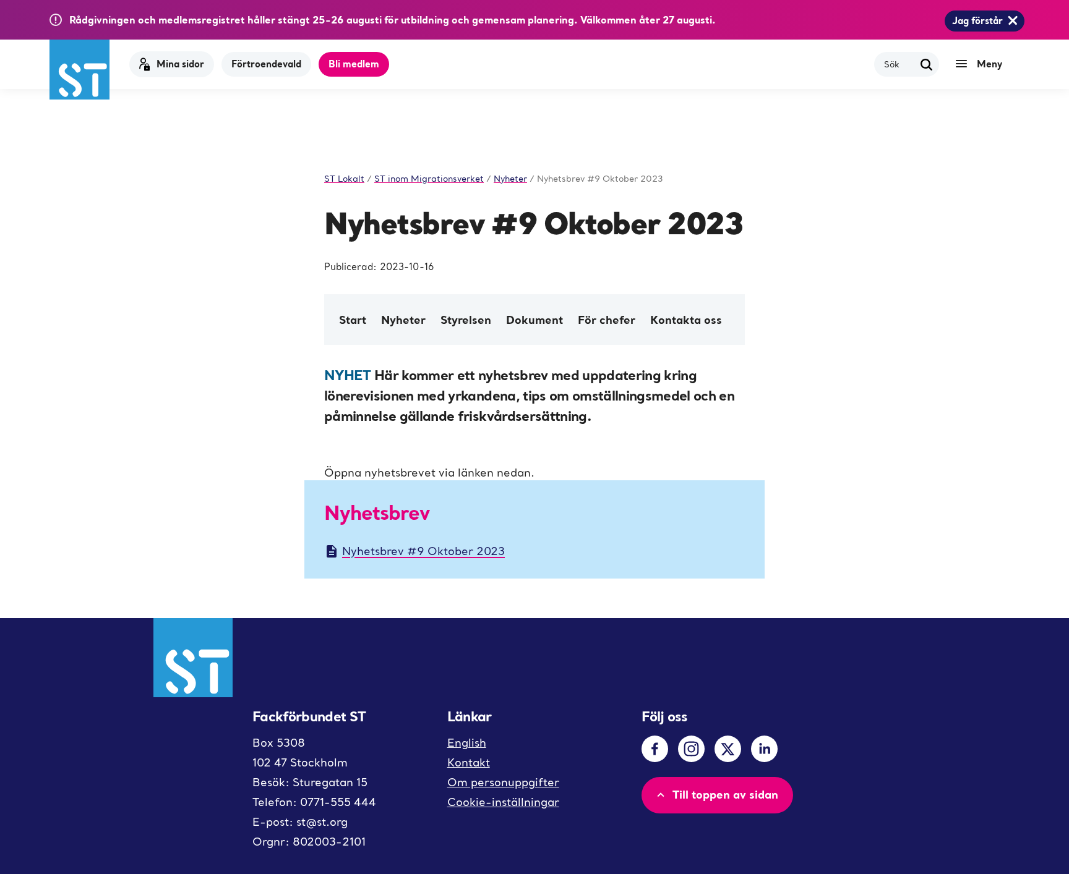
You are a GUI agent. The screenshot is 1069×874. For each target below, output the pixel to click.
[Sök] (926, 64)
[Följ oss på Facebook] (655, 749)
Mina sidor (180, 63)
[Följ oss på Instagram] (691, 749)
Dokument (534, 319)
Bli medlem (353, 63)
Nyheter (403, 319)
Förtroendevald (266, 63)
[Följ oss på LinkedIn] (764, 749)
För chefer (606, 319)
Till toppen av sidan (725, 794)
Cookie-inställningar (503, 802)
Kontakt (468, 762)
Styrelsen (465, 319)
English (466, 743)
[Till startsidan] (79, 70)
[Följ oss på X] (728, 749)
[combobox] (899, 64)
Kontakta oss (686, 319)
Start (352, 319)
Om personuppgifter (503, 782)
